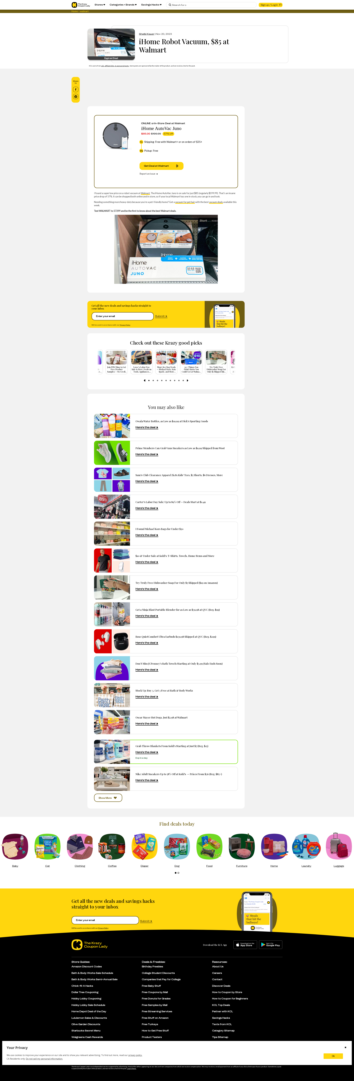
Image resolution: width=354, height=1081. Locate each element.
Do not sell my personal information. (44, 1058)
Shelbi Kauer (146, 33)
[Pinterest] (75, 96)
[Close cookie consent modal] (345, 1047)
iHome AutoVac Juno (161, 128)
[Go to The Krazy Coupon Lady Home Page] (80, 5)
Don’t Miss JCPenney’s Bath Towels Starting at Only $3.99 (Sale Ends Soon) (179, 663)
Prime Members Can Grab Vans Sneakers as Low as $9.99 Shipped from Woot (180, 448)
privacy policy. (135, 1055)
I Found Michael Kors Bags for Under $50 (159, 529)
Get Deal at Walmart (156, 165)
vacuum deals (216, 202)
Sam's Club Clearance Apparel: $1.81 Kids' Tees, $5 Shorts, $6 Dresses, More (179, 475)
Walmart (145, 193)
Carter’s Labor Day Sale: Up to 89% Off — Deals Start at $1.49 (171, 502)
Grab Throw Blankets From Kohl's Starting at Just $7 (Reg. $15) (172, 746)
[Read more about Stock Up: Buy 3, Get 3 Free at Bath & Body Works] (112, 695)
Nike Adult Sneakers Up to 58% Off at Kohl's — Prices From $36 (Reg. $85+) (179, 774)
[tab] (148, 380)
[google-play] (271, 944)
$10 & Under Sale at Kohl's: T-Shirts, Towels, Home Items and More (175, 556)
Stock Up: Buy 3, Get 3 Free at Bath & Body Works (164, 690)
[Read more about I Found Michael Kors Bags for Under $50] (112, 534)
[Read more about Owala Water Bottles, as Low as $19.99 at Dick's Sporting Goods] (112, 426)
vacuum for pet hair (185, 202)
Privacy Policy (125, 325)
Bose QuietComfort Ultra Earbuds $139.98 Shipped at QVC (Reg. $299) (176, 636)
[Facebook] (75, 89)
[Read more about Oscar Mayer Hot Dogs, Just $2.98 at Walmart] (112, 722)
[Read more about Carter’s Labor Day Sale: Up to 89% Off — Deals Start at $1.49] (112, 507)
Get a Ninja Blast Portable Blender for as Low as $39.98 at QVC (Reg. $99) (178, 609)
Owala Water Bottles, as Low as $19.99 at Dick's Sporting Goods (172, 421)
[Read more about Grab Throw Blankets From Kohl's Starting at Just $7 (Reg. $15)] (112, 752)
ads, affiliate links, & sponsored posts (115, 66)
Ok (333, 1056)
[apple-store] (245, 944)
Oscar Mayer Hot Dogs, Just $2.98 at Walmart (162, 717)
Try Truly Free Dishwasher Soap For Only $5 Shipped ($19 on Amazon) (177, 582)
